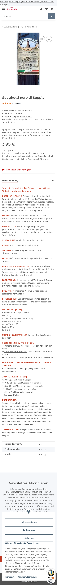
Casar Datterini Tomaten (15, 351)
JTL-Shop (33, 581)
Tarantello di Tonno (13, 357)
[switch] (50, 581)
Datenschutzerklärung (27, 577)
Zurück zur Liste (10, 27)
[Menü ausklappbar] (3, 7)
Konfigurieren (29, 530)
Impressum (10, 577)
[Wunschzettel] (46, 9)
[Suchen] (51, 16)
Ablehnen (29, 538)
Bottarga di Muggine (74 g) (16, 345)
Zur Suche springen (34, 1)
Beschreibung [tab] (10, 180)
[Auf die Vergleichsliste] (42, 39)
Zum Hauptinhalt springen (12, 1)
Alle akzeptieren (29, 522)
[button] (41, 9)
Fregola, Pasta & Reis (22, 116)
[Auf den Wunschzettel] (49, 39)
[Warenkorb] (52, 9)
